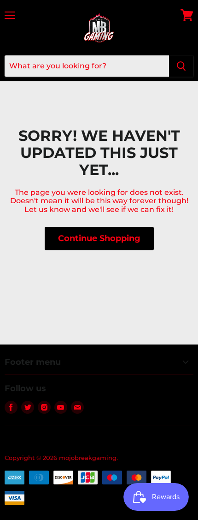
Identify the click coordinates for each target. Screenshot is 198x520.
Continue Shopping (99, 238)
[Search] (181, 66)
